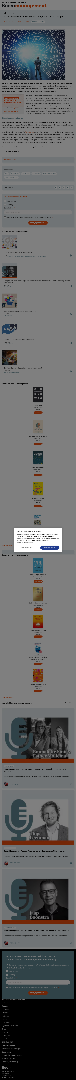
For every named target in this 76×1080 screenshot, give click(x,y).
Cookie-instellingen (26, 548)
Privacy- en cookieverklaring (25, 542)
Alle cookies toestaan (49, 547)
